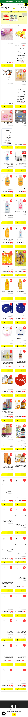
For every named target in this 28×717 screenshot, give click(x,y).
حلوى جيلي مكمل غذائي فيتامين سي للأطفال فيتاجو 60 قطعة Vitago (7, 608)
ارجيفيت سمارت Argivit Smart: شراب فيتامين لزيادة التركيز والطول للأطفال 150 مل (7, 437)
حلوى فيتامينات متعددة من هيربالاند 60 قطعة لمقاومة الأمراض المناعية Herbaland (21, 638)
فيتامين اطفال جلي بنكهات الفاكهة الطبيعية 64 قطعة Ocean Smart (8, 521)
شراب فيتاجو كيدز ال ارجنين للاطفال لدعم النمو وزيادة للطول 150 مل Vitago (8, 467)
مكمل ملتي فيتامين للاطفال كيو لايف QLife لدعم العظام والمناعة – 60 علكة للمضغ (7, 693)
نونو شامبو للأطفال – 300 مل (7, 291)
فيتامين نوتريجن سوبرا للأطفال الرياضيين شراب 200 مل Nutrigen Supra (7, 492)
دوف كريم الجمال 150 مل (21, 338)
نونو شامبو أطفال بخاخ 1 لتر (8, 239)
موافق (14, 714)
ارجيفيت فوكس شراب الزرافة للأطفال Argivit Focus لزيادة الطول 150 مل (7, 412)
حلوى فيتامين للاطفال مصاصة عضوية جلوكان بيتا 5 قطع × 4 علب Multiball (20, 555)
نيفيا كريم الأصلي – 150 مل (21, 315)
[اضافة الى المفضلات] (16, 30)
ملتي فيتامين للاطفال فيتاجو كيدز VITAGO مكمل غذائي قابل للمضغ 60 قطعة (20, 525)
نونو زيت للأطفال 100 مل (21, 239)
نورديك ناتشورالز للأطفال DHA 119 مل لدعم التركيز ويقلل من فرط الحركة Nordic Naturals (7, 583)
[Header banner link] (14, 1)
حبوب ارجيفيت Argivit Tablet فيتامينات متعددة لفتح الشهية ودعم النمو (21, 413)
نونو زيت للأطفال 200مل (8, 215)
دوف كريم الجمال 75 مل (8, 338)
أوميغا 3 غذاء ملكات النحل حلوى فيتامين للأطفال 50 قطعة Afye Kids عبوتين (8, 668)
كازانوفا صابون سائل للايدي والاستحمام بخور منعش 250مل (21, 362)
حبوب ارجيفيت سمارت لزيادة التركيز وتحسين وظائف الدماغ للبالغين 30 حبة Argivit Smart (20, 466)
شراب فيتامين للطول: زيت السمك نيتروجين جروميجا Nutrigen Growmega (21, 441)
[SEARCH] (2, 4)
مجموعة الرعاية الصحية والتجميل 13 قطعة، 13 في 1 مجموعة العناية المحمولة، (8, 123)
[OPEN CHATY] (4, 713)
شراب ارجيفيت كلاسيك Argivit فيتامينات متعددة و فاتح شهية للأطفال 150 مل (20, 497)
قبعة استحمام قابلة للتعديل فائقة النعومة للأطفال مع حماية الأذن (20, 42)
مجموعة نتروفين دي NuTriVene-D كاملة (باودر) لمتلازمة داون (8, 636)
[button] (7, 65)
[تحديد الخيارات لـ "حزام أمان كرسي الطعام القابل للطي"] (20, 106)
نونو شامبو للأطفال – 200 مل (20, 291)
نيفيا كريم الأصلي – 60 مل (8, 315)
